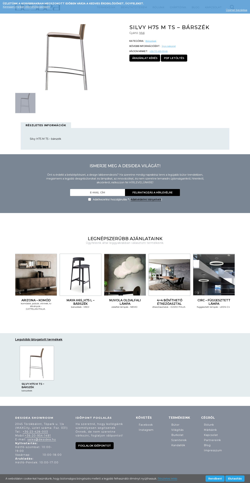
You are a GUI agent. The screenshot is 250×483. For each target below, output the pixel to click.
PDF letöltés (174, 58)
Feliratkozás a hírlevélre (153, 192)
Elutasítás (235, 478)
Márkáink (210, 430)
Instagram (146, 430)
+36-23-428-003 (35, 431)
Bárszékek (150, 41)
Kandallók (178, 445)
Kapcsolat (211, 435)
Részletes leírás (167, 478)
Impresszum (213, 450)
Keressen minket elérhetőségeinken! (26, 6)
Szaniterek (179, 440)
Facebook (146, 424)
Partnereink (212, 440)
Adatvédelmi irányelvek (145, 199)
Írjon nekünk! (169, 46)
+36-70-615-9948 (159, 51)
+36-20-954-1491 (38, 435)
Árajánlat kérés (144, 58)
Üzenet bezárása (236, 10)
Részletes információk (46, 125)
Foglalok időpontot (94, 445)
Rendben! (215, 478)
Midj (142, 33)
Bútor (175, 424)
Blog (207, 445)
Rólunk (209, 424)
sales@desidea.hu (41, 439)
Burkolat (177, 435)
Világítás (177, 430)
